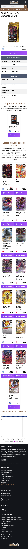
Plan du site (4, 503)
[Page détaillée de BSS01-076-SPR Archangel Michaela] (21, 297)
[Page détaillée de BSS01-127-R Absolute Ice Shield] (7, 327)
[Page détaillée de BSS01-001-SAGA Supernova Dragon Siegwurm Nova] (7, 171)
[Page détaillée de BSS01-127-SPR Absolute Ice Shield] (21, 171)
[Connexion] (26, 2)
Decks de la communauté (7, 476)
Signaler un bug (5, 499)
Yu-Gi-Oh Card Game (6, 539)
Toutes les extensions (6, 470)
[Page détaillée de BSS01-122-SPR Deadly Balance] (21, 235)
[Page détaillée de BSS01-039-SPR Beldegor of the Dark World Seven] (21, 204)
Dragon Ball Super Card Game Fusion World (12, 519)
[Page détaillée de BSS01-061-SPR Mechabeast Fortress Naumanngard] (7, 235)
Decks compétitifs (5, 478)
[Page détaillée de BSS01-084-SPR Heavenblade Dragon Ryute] (21, 327)
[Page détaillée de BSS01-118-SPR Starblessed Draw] (7, 204)
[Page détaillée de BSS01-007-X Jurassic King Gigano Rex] (21, 357)
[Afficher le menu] (2, 2)
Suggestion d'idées (6, 495)
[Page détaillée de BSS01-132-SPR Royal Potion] (7, 297)
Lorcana (3, 529)
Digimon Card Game (6, 521)
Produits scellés (5, 480)
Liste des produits (10, 9)
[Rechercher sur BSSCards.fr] (25, 6)
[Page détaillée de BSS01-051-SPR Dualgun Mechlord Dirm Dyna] (21, 266)
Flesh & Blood (4, 523)
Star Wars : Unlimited (6, 537)
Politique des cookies (6, 501)
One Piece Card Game (6, 533)
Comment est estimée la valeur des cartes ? (12, 463)
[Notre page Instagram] (5, 510)
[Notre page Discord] (2, 510)
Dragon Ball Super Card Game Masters (11, 517)
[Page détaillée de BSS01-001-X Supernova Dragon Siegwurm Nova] (14, 386)
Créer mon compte (8, 484)
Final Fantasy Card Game (7, 525)
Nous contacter (5, 497)
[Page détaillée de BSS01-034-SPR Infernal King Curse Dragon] (7, 266)
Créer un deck (4, 474)
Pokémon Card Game (6, 535)
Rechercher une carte (6, 472)
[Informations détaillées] (11, 165)
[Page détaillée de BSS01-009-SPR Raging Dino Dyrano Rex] (7, 357)
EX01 (13, 65)
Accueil (2, 9)
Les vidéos (4, 482)
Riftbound (3, 527)
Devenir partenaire (5, 493)
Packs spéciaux (19, 9)
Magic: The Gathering (6, 531)
